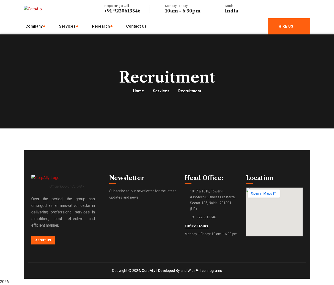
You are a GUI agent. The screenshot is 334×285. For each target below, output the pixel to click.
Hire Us (286, 26)
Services (161, 91)
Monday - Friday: (176, 6)
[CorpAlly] (33, 9)
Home (138, 91)
